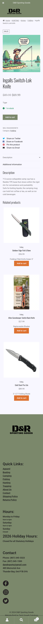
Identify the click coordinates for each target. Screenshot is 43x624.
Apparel (6, 469)
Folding (30, 20)
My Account (7, 620)
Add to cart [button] (21, 263)
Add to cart (10, 117)
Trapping (7, 486)
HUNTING (15, 20)
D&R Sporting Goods (21, 3)
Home (7, 20)
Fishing (6, 479)
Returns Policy (10, 500)
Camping (7, 476)
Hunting (6, 482)
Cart (33, 618)
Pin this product (13, 145)
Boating (6, 472)
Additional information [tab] (12, 164)
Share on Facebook (14, 141)
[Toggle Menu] (3, 3)
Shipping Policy (10, 496)
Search (21, 620)
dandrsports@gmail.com (14, 564)
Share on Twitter (13, 138)
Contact (6, 493)
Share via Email (13, 148)
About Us (7, 489)
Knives (23, 20)
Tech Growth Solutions (28, 615)
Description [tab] (7, 157)
